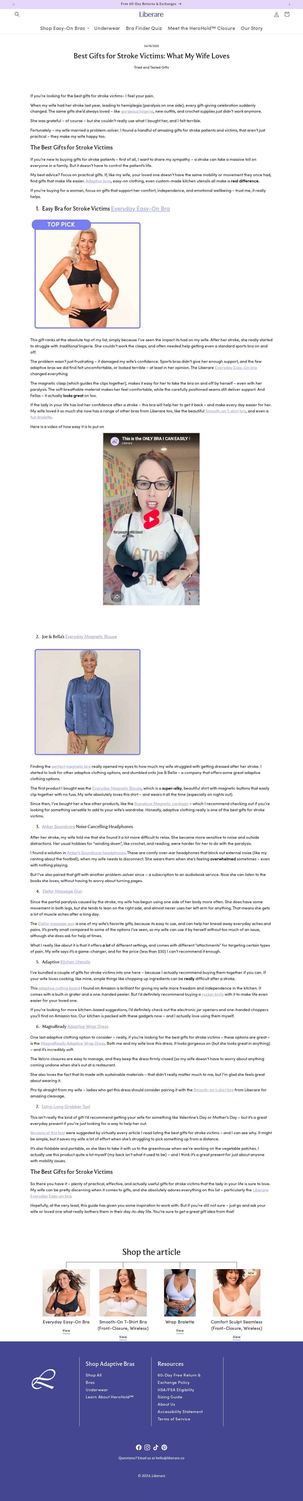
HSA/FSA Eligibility (176, 1389)
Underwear (97, 1389)
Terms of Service (174, 1418)
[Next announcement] (289, 4)
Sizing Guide (170, 1397)
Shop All (94, 1375)
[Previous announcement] (13, 4)
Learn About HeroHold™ (110, 1397)
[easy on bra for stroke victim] (87, 333)
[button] (17, 14)
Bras (90, 1382)
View (66, 1330)
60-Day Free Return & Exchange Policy (179, 1378)
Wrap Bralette (179, 1322)
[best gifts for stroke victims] (87, 760)
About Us (166, 1404)
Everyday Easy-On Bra (66, 1322)
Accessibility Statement (180, 1411)
